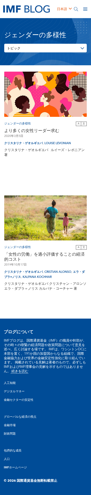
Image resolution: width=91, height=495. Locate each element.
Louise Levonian (57, 143)
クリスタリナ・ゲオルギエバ (23, 143)
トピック (14, 48)
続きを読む (19, 371)
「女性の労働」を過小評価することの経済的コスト (44, 257)
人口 (7, 459)
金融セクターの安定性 (18, 400)
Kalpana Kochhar (37, 277)
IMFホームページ (15, 467)
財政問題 (10, 434)
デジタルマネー (14, 391)
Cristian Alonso (57, 271)
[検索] (76, 9)
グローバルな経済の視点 (20, 417)
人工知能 (10, 383)
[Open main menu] (85, 9)
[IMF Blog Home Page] (26, 9)
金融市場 (10, 425)
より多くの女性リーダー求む (31, 130)
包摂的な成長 (13, 451)
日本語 (62, 9)
